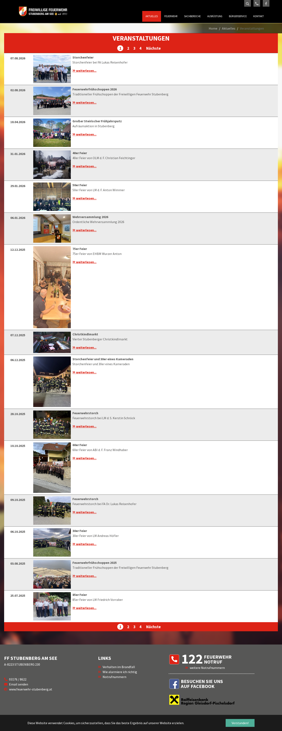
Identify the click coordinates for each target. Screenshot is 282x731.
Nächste (153, 48)
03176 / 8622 (17, 679)
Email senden (18, 684)
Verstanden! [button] (240, 723)
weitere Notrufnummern (207, 668)
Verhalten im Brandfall (119, 667)
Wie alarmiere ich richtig (120, 672)
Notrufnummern (114, 677)
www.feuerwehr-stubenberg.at (30, 689)
